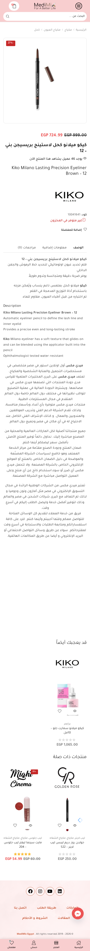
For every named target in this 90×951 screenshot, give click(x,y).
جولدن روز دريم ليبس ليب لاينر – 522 (67, 845)
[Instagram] (40, 891)
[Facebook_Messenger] (78, 913)
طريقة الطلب (46, 908)
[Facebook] (30, 891)
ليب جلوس (35, 838)
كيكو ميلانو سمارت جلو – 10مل (67, 730)
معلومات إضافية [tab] (54, 248)
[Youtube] (50, 891)
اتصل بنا (20, 908)
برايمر (67, 724)
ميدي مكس (74, 366)
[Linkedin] (59, 891)
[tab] (78, 248)
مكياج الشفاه (58, 838)
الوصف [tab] (78, 248)
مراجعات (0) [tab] (27, 248)
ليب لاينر (80, 838)
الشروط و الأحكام (35, 918)
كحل (37, 30)
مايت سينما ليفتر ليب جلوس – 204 (23, 845)
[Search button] (7, 16)
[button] (79, 820)
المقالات (64, 918)
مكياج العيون (52, 30)
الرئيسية (81, 30)
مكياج (68, 30)
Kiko (6, 339)
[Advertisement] (45, 593)
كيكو (83, 286)
